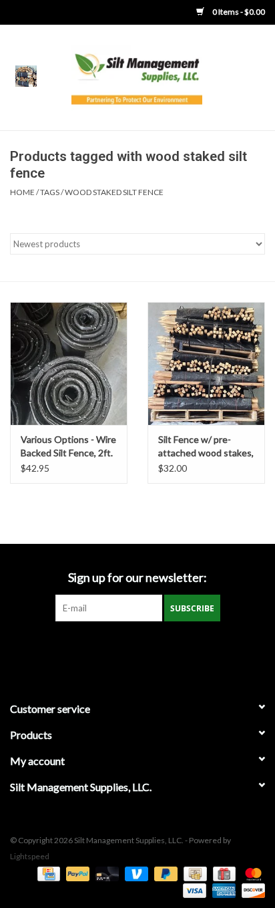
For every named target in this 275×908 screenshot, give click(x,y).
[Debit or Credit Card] (105, 873)
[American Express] (222, 890)
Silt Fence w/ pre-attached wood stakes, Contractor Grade (206, 447)
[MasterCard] (251, 873)
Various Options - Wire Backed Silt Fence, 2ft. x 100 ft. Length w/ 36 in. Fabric (68, 447)
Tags (49, 192)
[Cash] (193, 873)
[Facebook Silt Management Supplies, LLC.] (137, 648)
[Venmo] (135, 873)
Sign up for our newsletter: (137, 578)
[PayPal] (76, 873)
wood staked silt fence (114, 192)
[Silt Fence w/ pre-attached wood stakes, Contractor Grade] (206, 363)
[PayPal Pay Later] (164, 873)
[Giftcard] (222, 873)
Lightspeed (29, 856)
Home (22, 192)
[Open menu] (26, 75)
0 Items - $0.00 (238, 12)
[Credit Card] (47, 873)
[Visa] (193, 890)
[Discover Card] (251, 890)
